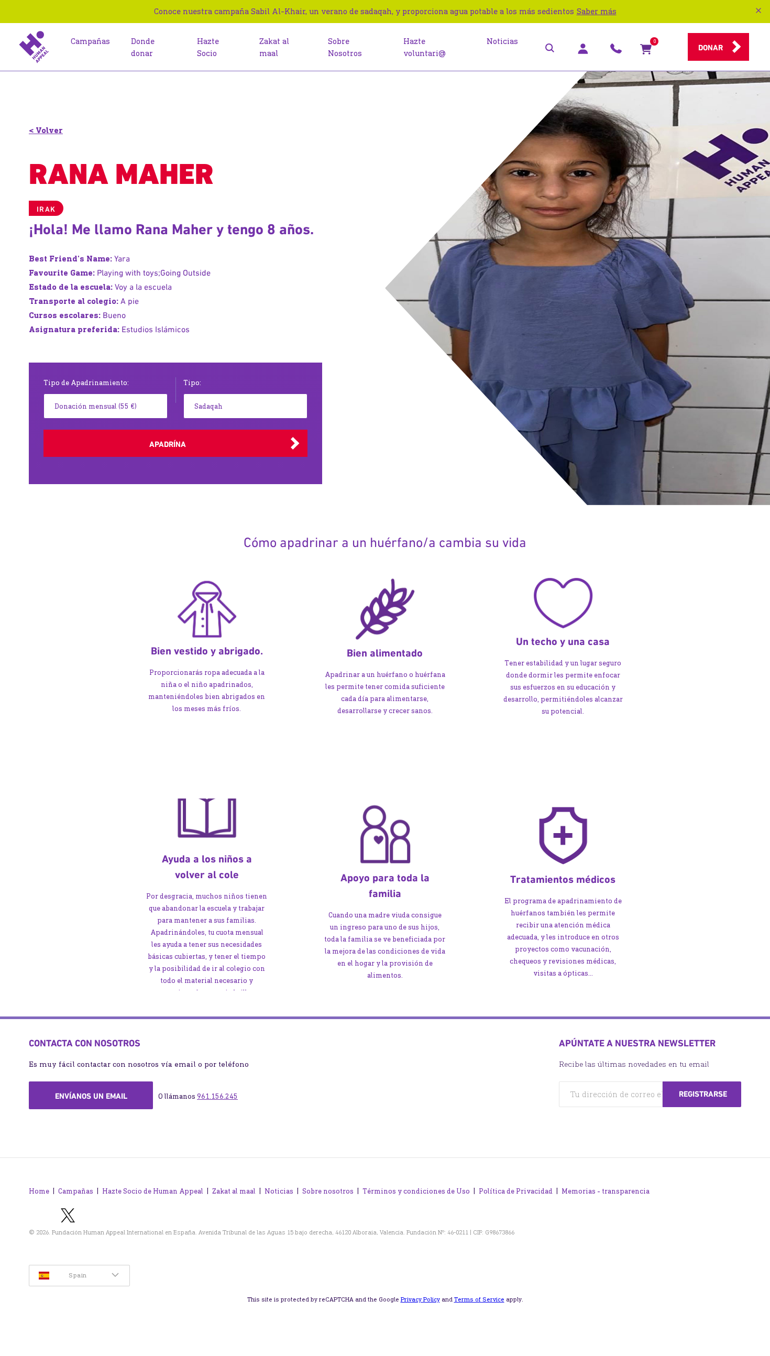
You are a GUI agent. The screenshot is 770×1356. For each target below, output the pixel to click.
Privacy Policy (420, 1299)
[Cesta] (646, 51)
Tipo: (192, 382)
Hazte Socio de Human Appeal (152, 1191)
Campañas (75, 1191)
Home (39, 1191)
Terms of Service (479, 1299)
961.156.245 (217, 1096)
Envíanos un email (91, 1096)
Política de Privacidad (516, 1191)
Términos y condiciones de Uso (416, 1191)
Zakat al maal (234, 1191)
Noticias (279, 1191)
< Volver (46, 130)
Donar (710, 47)
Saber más (597, 11)
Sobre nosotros (328, 1191)
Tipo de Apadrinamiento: (86, 382)
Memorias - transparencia (606, 1191)
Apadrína (167, 444)
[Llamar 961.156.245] (616, 51)
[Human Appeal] (34, 47)
